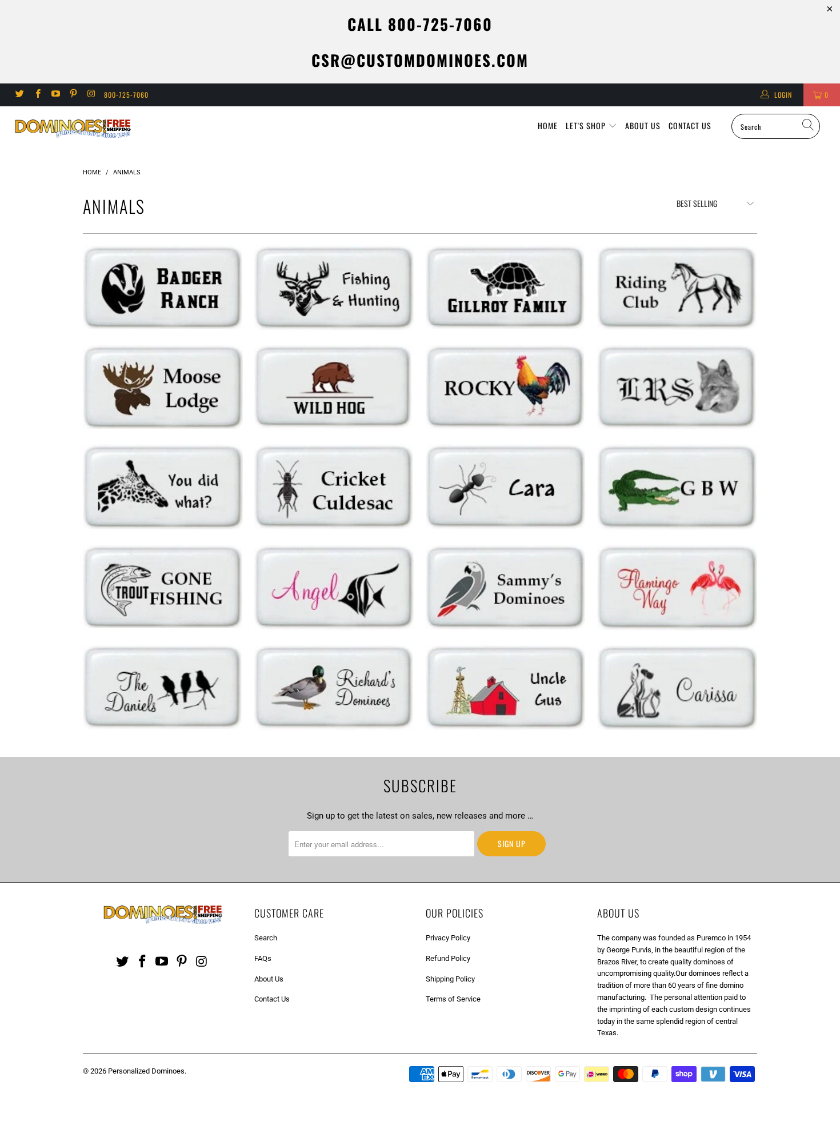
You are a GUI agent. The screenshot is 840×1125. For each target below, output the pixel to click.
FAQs (262, 958)
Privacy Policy (448, 937)
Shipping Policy (450, 979)
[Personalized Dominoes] (72, 130)
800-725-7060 (126, 94)
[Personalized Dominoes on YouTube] (55, 95)
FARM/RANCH (677, 287)
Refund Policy (448, 958)
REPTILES (506, 287)
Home (548, 125)
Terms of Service (453, 999)
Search (265, 937)
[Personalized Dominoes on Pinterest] (73, 95)
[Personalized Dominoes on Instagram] (90, 95)
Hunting (334, 287)
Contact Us (690, 125)
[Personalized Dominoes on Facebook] (37, 95)
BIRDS (506, 587)
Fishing (163, 586)
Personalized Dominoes (146, 1071)
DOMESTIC (677, 687)
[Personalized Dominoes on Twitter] (19, 95)
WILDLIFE (163, 287)
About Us (643, 125)
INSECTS (334, 486)
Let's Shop (587, 125)
